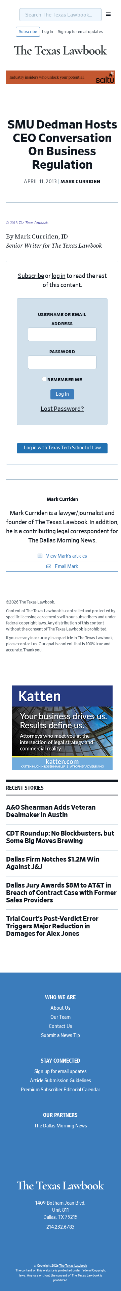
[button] (106, 14)
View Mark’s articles (66, 556)
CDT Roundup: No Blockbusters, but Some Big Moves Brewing (60, 837)
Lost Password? (62, 409)
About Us (60, 1008)
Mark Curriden (62, 499)
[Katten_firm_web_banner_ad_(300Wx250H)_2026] (62, 768)
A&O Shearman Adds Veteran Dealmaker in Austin (51, 811)
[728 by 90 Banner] (60, 83)
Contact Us (60, 1026)
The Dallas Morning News (60, 1126)
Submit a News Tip (60, 1035)
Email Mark (66, 566)
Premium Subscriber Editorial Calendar (60, 1090)
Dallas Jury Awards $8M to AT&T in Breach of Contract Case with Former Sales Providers (61, 893)
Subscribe (28, 32)
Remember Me (64, 380)
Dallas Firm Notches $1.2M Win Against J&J (52, 863)
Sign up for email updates (80, 32)
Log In (47, 32)
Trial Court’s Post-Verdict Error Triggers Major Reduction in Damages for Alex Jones (52, 926)
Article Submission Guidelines (60, 1080)
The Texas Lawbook (60, 55)
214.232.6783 (60, 1227)
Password (62, 352)
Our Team (60, 1017)
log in (59, 276)
